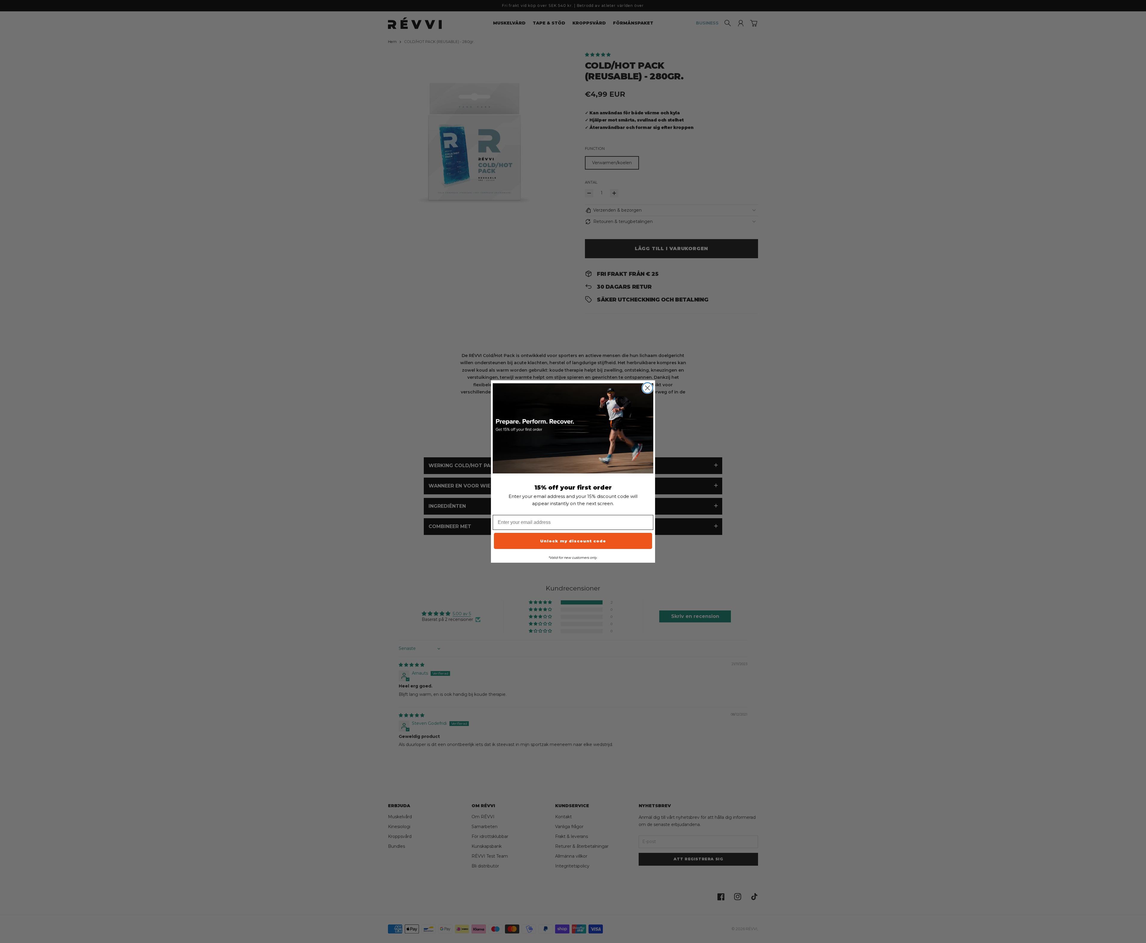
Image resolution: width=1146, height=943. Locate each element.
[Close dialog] (647, 388)
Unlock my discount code (573, 541)
